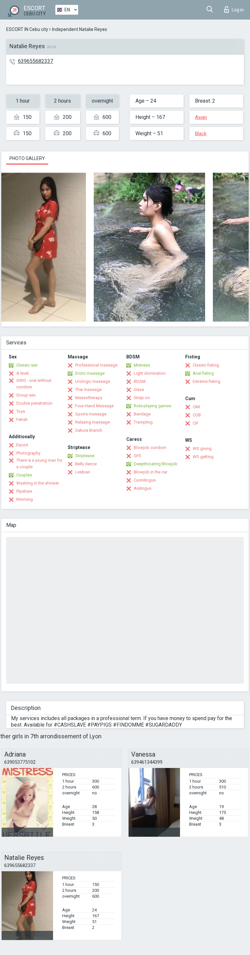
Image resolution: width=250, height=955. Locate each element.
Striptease (84, 455)
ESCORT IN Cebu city (27, 29)
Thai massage (88, 389)
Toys (20, 411)
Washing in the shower (37, 483)
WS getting (203, 456)
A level (22, 373)
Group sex (25, 395)
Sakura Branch (88, 430)
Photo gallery (27, 158)
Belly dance (86, 463)
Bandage (142, 414)
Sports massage (90, 414)
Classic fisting (206, 365)
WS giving (202, 448)
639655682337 (35, 61)
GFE (137, 455)
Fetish (22, 419)
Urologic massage (92, 381)
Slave (139, 389)
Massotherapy (88, 397)
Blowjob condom (150, 447)
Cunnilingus (145, 480)
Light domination (150, 373)
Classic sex (26, 365)
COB (197, 414)
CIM (196, 406)
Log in (238, 9)
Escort (22, 444)
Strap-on (142, 397)
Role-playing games (152, 405)
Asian (201, 117)
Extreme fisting (206, 381)
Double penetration (34, 403)
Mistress (142, 365)
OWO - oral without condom (33, 383)
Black (200, 134)
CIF (196, 423)
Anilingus (142, 488)
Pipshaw (24, 491)
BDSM (140, 381)
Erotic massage (89, 373)
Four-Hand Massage (94, 405)
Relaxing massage (92, 422)
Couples (24, 474)
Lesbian (82, 472)
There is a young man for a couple (39, 463)
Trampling (143, 422)
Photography (28, 453)
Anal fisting (203, 373)
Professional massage (96, 365)
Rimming (24, 499)
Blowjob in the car (150, 472)
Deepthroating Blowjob (155, 463)
